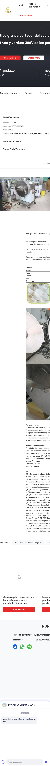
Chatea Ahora (10, 58)
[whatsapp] (22, 646)
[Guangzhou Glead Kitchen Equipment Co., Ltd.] (8, 10)
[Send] (46, 762)
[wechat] (29, 646)
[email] (15, 646)
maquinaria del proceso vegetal (28, 543)
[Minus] (46, 704)
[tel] (36, 646)
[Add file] (3, 762)
